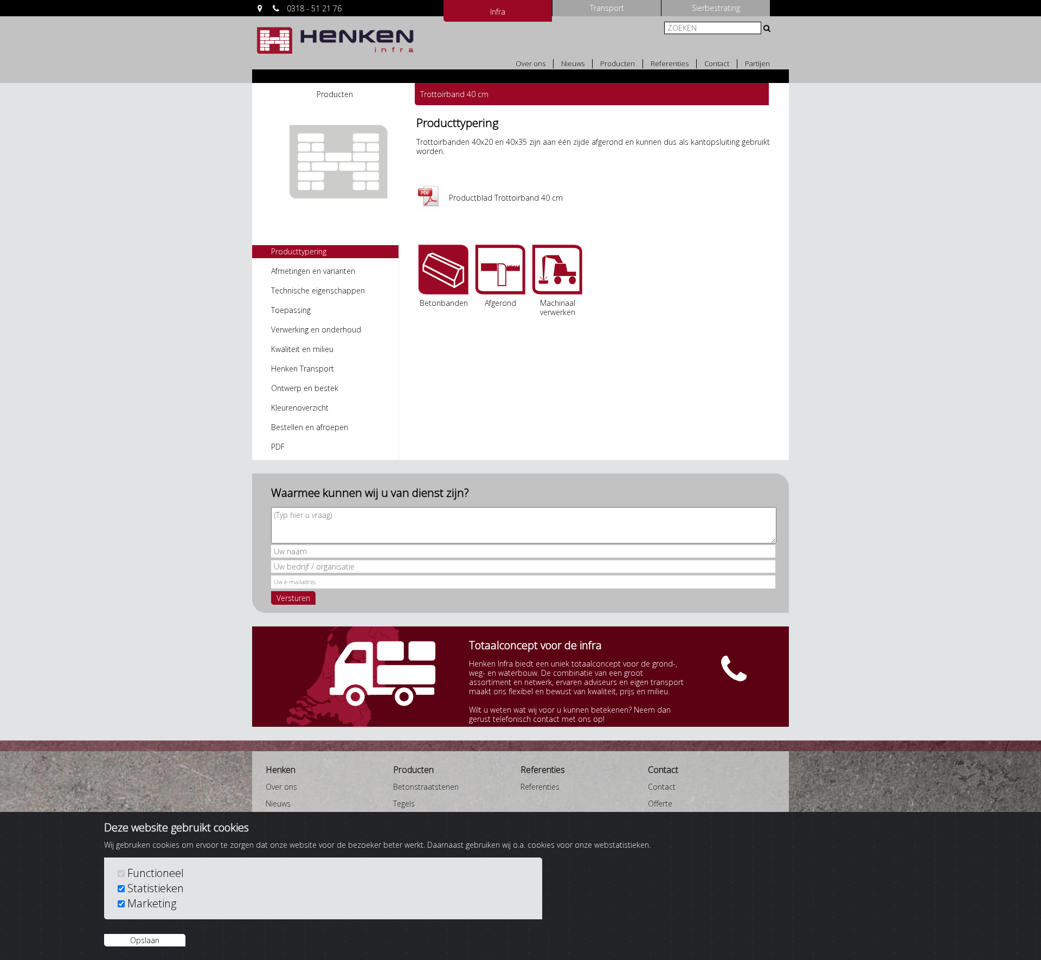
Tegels (404, 803)
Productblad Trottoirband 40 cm (506, 198)
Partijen (757, 63)
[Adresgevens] (260, 8)
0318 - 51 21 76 (314, 8)
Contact (716, 63)
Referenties (670, 63)
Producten (617, 63)
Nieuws (572, 63)
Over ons (530, 63)
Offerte (660, 803)
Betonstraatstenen (426, 787)
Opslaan (144, 940)
